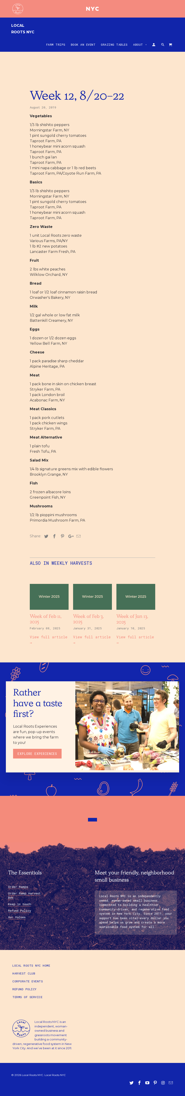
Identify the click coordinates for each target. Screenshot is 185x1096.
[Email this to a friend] (77, 536)
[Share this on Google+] (69, 536)
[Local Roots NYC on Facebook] (139, 1082)
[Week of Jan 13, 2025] (135, 611)
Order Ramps (18, 887)
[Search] (163, 45)
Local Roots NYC (22, 28)
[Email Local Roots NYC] (171, 1082)
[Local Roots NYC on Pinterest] (155, 1082)
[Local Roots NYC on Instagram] (163, 1082)
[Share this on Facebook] (53, 536)
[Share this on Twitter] (45, 536)
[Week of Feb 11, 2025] (49, 611)
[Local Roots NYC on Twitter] (132, 1082)
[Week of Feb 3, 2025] (92, 611)
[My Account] (154, 45)
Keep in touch (19, 904)
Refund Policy (19, 911)
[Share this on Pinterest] (61, 536)
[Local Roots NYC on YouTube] (147, 1082)
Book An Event (83, 45)
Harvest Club (23, 973)
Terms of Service (27, 997)
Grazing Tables (114, 45)
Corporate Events (27, 981)
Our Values (16, 917)
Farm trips (55, 45)
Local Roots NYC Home (31, 965)
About (140, 45)
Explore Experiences (37, 754)
